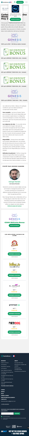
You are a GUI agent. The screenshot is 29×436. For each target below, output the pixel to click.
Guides (3, 389)
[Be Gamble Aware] (8, 427)
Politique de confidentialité (18, 368)
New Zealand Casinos (6, 370)
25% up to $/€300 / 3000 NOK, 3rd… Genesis (13, 72)
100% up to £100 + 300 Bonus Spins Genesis (13, 44)
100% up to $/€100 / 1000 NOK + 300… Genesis (14, 100)
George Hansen (14, 182)
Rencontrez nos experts (8, 397)
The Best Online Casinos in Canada (7, 373)
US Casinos (3, 364)
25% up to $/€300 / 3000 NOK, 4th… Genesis (13, 86)
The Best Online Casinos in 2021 (7, 376)
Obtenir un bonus (15, 19)
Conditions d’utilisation (20, 371)
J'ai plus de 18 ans (6, 416)
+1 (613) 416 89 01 (5, 404)
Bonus (3, 391)
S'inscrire (17, 413)
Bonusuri (5, 9)
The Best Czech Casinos (7, 385)
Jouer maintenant (14, 225)
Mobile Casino (5, 395)
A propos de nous (18, 362)
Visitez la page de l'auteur (14, 206)
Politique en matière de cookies (20, 365)
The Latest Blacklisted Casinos (6, 383)
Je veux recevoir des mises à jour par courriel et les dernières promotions (14, 419)
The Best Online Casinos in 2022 (7, 379)
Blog (2, 393)
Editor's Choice (4, 362)
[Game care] (19, 426)
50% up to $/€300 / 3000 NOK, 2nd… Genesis (13, 58)
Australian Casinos (5, 366)
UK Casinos (4, 368)
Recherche (20, 2)
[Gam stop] (14, 426)
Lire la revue (14, 256)
